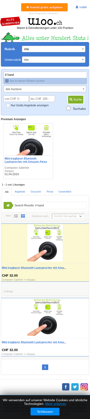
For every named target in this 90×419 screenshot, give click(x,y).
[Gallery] (23, 216)
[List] (16, 216)
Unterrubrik (13, 59)
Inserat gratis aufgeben (46, 7)
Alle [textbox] (26, 49)
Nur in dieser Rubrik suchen (27, 81)
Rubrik (10, 49)
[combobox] (53, 49)
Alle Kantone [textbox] (14, 89)
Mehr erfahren (55, 404)
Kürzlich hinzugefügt (65, 216)
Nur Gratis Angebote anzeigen (30, 105)
